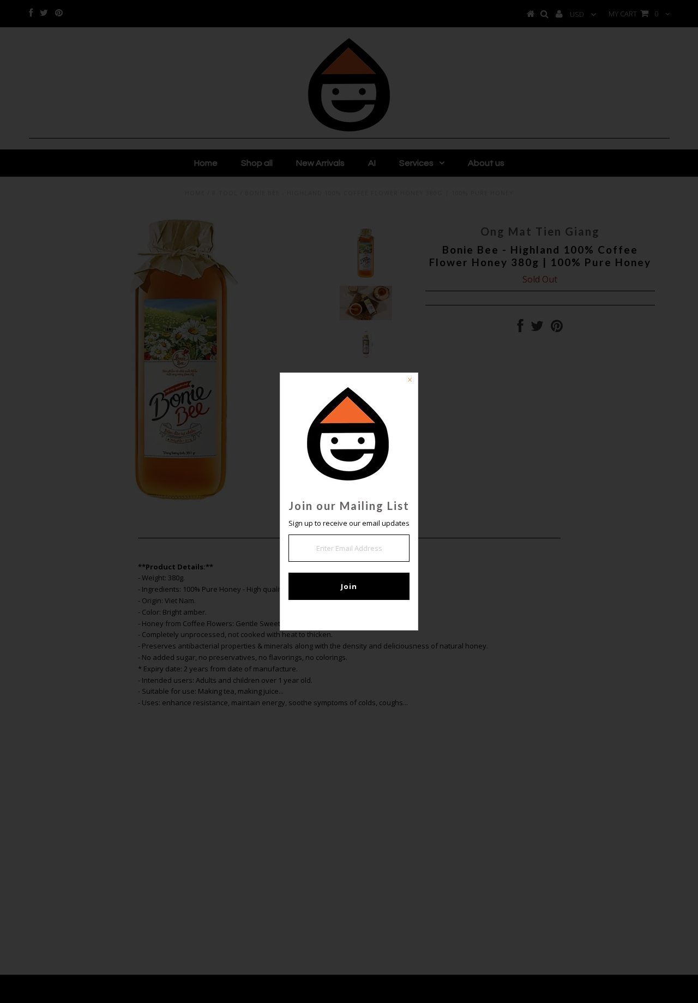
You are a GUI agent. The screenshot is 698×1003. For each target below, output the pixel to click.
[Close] (409, 381)
